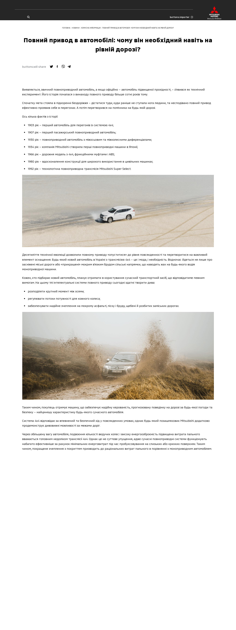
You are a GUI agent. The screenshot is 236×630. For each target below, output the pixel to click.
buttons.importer (180, 17)
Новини (75, 28)
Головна (66, 28)
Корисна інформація (91, 28)
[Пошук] (28, 17)
